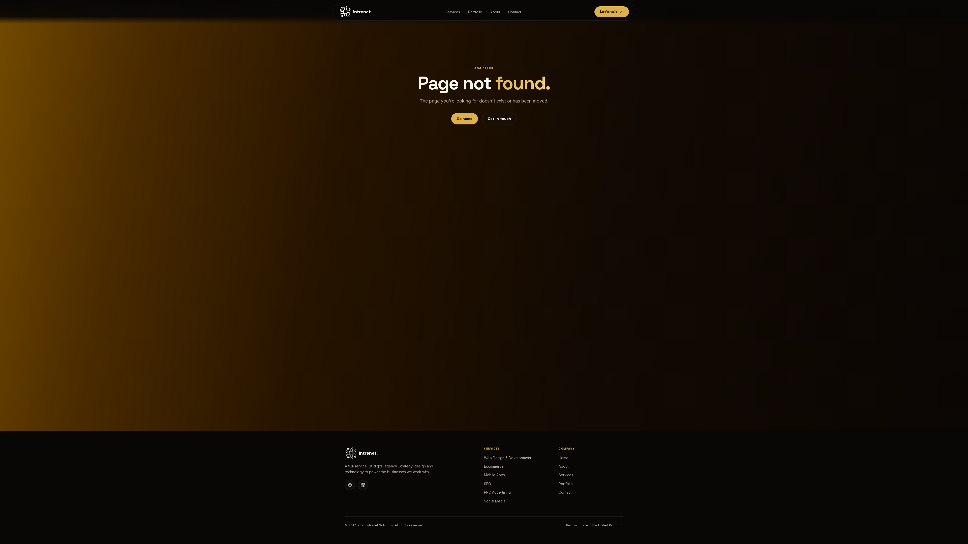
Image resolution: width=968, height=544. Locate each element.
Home (563, 458)
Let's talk (608, 11)
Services (452, 12)
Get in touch (499, 118)
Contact (514, 12)
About (495, 12)
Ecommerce (494, 466)
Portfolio (475, 12)
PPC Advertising (497, 492)
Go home (464, 118)
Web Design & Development (507, 458)
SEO (487, 484)
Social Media (494, 501)
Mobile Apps (494, 475)
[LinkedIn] (363, 485)
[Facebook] (350, 485)
